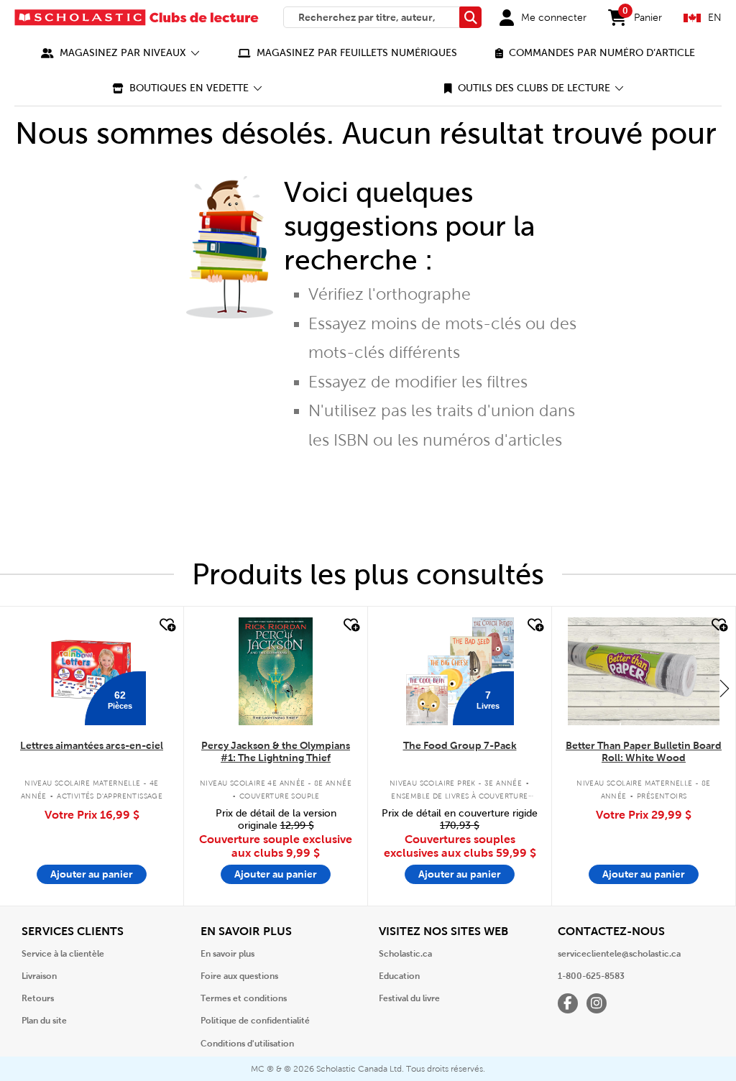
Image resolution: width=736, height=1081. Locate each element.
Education (399, 976)
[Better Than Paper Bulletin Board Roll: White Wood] (643, 671)
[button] (120, 52)
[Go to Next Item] (724, 688)
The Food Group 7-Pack (460, 745)
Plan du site (44, 1021)
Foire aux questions (239, 976)
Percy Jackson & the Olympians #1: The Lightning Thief (275, 751)
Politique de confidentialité (255, 1021)
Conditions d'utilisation (247, 1044)
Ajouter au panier (91, 874)
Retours (38, 998)
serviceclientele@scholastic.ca (619, 954)
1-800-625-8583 (591, 976)
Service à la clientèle (63, 954)
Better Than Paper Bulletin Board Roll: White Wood (644, 751)
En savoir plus (227, 954)
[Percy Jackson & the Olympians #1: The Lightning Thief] (275, 671)
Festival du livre (409, 998)
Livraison (39, 976)
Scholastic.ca (405, 954)
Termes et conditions (244, 998)
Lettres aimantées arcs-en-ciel (91, 745)
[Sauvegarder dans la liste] (166, 625)
